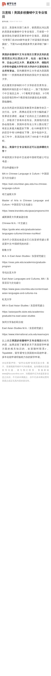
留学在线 (5, 21)
